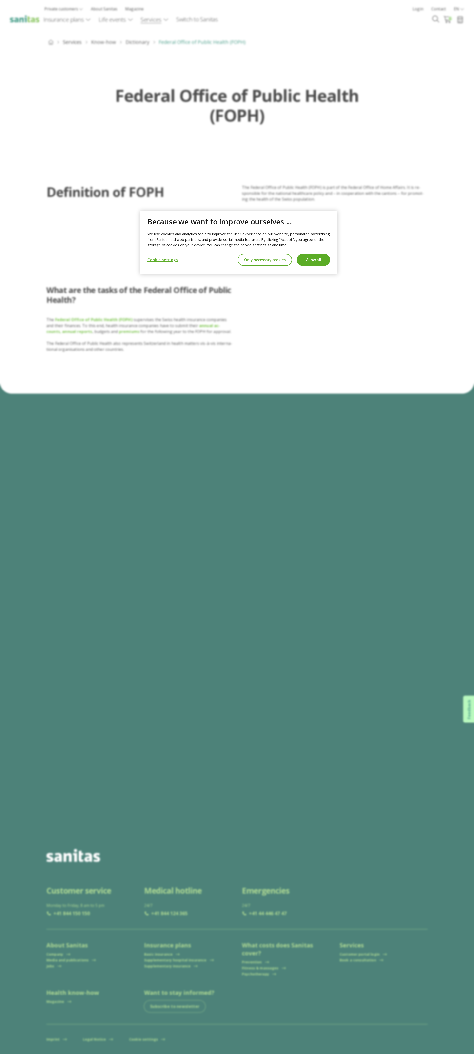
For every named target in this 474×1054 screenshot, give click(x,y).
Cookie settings (162, 259)
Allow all (313, 259)
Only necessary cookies (265, 259)
